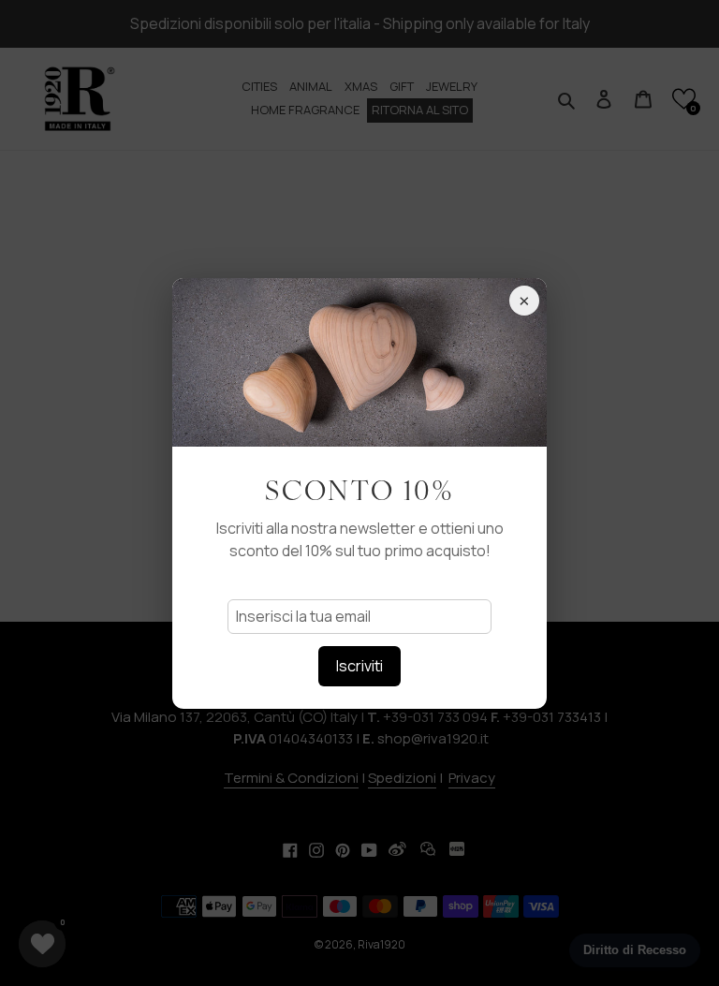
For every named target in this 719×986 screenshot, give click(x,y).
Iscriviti (359, 665)
